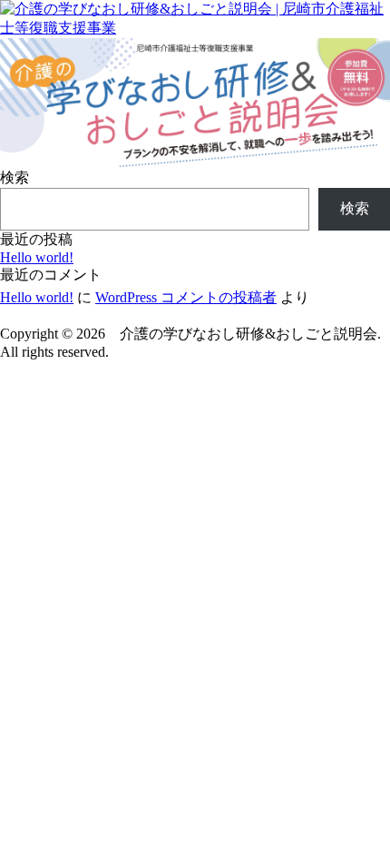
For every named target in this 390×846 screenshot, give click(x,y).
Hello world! (36, 257)
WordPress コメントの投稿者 (186, 297)
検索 (14, 177)
